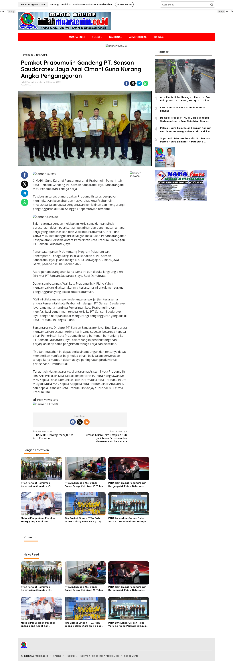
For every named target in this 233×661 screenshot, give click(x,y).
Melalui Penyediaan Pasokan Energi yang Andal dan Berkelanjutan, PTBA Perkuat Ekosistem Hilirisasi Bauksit (38, 520)
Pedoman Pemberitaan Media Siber (99, 655)
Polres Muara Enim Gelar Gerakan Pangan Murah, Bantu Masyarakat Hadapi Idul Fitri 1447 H (186, 130)
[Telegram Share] (139, 83)
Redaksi (70, 655)
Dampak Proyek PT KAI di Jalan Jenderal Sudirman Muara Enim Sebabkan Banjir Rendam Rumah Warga (185, 119)
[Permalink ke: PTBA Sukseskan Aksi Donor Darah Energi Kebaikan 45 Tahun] (85, 468)
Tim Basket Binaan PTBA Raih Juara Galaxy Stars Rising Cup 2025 (83, 520)
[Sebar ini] (126, 83)
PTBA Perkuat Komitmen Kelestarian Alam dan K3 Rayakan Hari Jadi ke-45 (36, 484)
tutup (12, 11)
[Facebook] (73, 422)
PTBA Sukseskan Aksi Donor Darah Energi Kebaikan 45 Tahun (84, 484)
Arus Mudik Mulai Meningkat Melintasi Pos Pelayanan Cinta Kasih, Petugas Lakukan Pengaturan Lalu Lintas (185, 99)
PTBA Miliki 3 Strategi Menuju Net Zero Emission (53, 435)
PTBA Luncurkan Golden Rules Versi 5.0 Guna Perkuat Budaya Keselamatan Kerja (127, 520)
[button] (212, 4)
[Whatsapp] (145, 83)
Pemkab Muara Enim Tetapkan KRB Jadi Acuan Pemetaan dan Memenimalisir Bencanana (106, 436)
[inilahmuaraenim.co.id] (64, 20)
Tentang (56, 655)
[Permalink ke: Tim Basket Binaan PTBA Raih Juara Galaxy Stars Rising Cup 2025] (85, 503)
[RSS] (87, 422)
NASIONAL (26, 84)
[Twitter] (80, 422)
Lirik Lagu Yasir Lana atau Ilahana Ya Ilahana (183, 109)
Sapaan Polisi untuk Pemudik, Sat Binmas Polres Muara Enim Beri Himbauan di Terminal (185, 140)
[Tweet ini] (133, 83)
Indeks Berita (131, 655)
